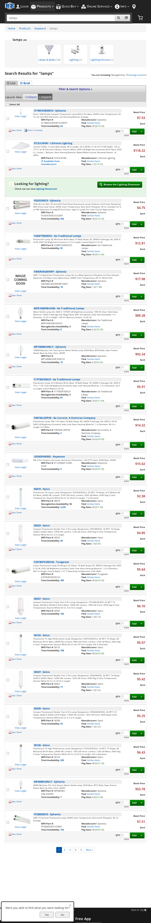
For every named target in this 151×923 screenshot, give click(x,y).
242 (62, 218)
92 (61, 723)
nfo (123, 6)
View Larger (21, 116)
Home (11, 28)
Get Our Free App (75, 918)
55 (61, 248)
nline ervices (98, 6)
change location (138, 74)
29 (61, 540)
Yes (47, 915)
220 (62, 760)
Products (25, 28)
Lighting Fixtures (101, 59)
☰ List (11, 83)
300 (62, 580)
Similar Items (93, 122)
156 (62, 829)
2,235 (63, 507)
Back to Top (137, 910)
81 (61, 397)
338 (62, 650)
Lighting (75, 59)
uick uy (69, 6)
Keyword (40, 28)
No (62, 915)
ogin (24, 6)
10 (61, 286)
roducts (44, 6)
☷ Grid (25, 83)
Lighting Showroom (46, 188)
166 (62, 613)
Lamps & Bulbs (49, 59)
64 (61, 125)
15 (61, 362)
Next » (89, 850)
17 (61, 686)
